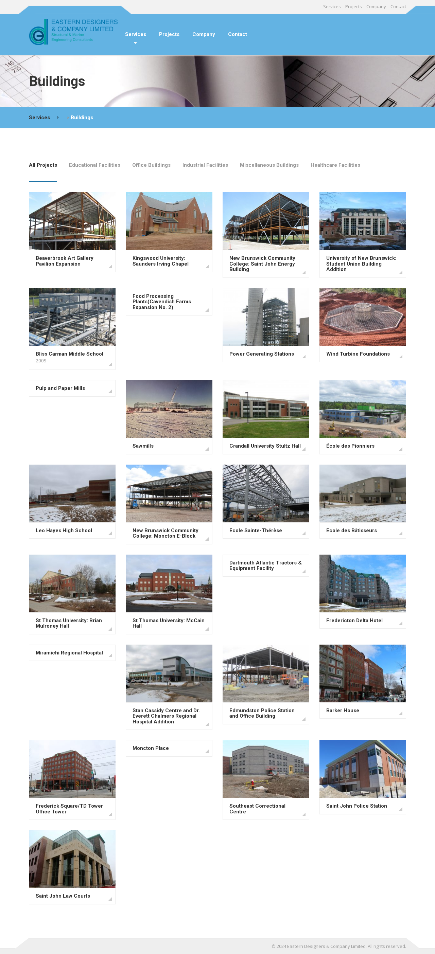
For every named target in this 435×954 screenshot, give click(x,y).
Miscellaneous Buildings (269, 165)
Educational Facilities (94, 165)
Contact (398, 6)
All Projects (43, 165)
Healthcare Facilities (335, 165)
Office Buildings (151, 165)
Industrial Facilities (205, 165)
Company (376, 6)
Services (332, 6)
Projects (353, 6)
